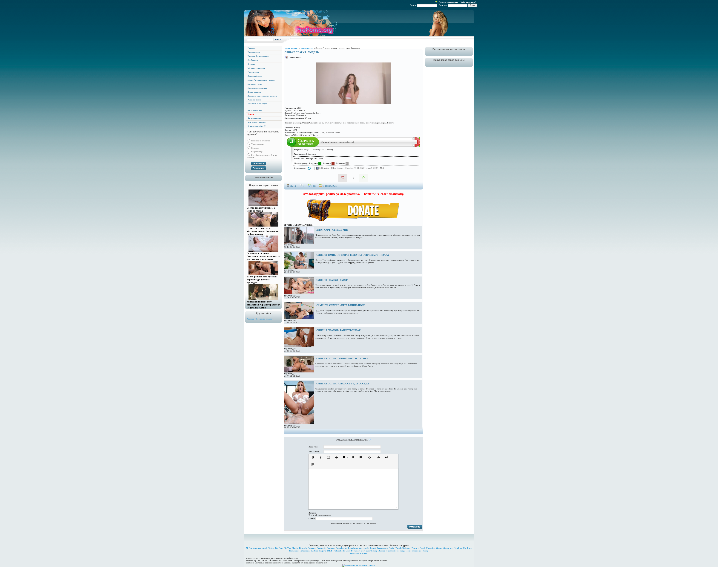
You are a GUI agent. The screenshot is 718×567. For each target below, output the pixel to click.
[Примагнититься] (416, 146)
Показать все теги (358, 553)
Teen (408, 551)
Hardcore (467, 548)
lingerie (322, 551)
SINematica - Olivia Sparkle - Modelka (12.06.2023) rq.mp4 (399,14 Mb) (351, 168)
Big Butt (279, 548)
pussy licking (371, 551)
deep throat (353, 548)
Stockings (401, 551)
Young (425, 551)
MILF (329, 551)
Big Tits (287, 548)
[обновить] (311, 154)
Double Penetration (379, 548)
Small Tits (390, 551)
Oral (348, 551)
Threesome (416, 551)
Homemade (294, 551)
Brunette (312, 548)
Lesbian (314, 551)
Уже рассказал (257, 144)
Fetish (422, 548)
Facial (391, 548)
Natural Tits (339, 551)
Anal (264, 548)
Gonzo (439, 548)
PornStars (355, 551)
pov (363, 551)
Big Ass (271, 548)
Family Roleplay (402, 548)
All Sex (249, 548)
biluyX (293, 186)
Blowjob (303, 548)
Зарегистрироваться (448, 2)
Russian (381, 551)
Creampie (321, 548)
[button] (312, 457)
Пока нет (255, 148)
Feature (415, 548)
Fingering (430, 548)
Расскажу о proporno (260, 141)
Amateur (257, 548)
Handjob (458, 548)
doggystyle (364, 548)
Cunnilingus (341, 548)
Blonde (295, 548)
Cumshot (331, 548)
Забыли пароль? (468, 2)
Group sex (448, 548)
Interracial (305, 551)
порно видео (296, 57)
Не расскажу (257, 151)
